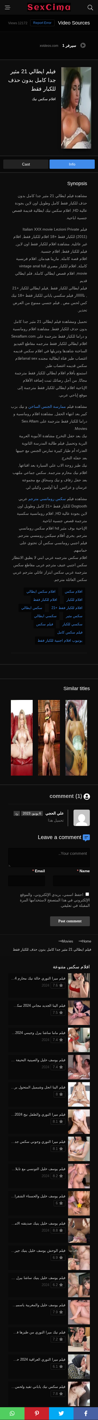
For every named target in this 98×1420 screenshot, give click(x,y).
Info (72, 164)
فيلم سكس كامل (69, 632)
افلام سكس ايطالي (41, 591)
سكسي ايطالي (45, 616)
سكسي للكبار (72, 624)
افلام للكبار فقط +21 (66, 608)
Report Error (42, 23)
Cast (26, 164)
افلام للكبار (74, 600)
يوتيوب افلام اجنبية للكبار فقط (60, 640)
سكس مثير (74, 616)
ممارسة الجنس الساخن (47, 406)
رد (16, 813)
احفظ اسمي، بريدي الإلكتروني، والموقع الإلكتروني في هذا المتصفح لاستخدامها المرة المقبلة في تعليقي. (55, 900)
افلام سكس (73, 591)
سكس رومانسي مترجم (47, 499)
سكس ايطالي (31, 608)
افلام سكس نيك (44, 99)
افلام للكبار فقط (45, 600)
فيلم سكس (44, 624)
